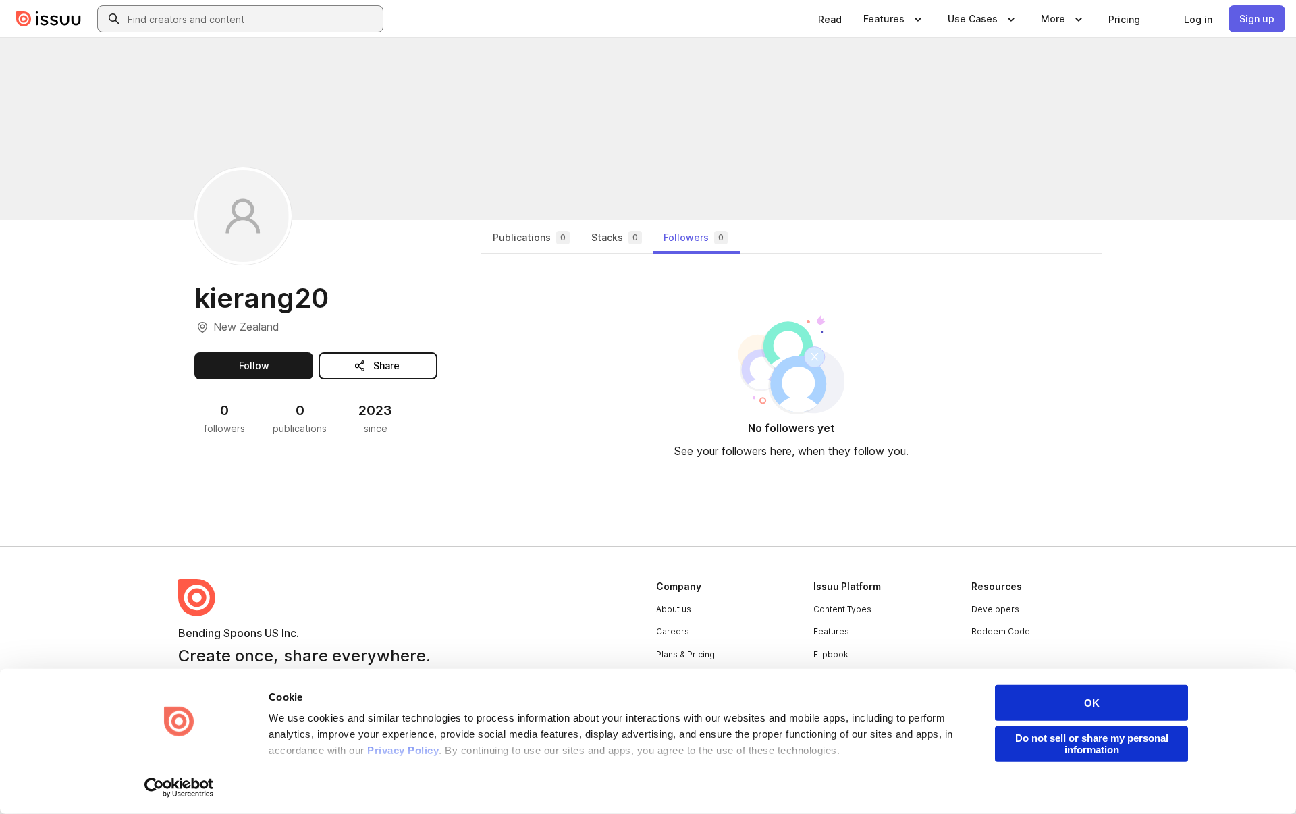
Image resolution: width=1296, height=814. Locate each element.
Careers (672, 631)
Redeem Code (1000, 631)
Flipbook (830, 654)
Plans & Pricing (685, 654)
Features (831, 631)
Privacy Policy (403, 750)
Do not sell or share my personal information (1091, 743)
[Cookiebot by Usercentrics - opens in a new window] (179, 788)
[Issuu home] (48, 18)
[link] (830, 18)
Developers (995, 609)
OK (1092, 703)
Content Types (842, 609)
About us (673, 609)
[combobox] (252, 19)
